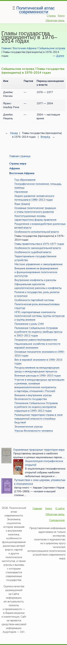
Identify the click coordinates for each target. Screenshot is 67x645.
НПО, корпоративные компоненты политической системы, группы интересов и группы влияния (39, 315)
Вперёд (45, 137)
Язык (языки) (22, 204)
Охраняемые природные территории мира (38, 449)
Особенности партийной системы (34, 300)
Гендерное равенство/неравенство (35, 339)
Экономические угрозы (28, 426)
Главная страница (19, 156)
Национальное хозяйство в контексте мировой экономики (37, 345)
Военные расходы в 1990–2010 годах (37, 375)
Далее (60, 56)
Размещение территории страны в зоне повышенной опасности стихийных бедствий (38, 418)
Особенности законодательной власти (37, 248)
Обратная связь (55, 20)
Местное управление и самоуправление (38, 264)
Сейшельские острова (51, 48)
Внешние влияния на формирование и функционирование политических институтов (36, 272)
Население (21, 192)
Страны (51, 15)
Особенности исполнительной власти (36, 232)
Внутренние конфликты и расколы (35, 280)
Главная (6, 48)
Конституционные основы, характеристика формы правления (35, 217)
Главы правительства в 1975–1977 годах (39, 244)
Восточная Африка (24, 48)
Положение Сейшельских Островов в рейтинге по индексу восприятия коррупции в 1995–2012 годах (36, 406)
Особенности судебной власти (32, 252)
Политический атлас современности (35, 10)
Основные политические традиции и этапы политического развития (35, 210)
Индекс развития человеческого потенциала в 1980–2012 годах (34, 197)
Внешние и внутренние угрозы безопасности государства (33, 397)
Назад (14, 133)
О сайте (60, 508)
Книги (61, 15)
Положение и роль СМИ (29, 324)
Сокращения (57, 520)
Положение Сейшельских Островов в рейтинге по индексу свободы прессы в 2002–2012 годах (38, 331)
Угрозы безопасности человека (33, 430)
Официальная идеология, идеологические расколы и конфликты (38, 286)
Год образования (24, 180)
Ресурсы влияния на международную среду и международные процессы (36, 369)
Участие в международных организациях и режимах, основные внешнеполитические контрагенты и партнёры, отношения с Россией (39, 385)
